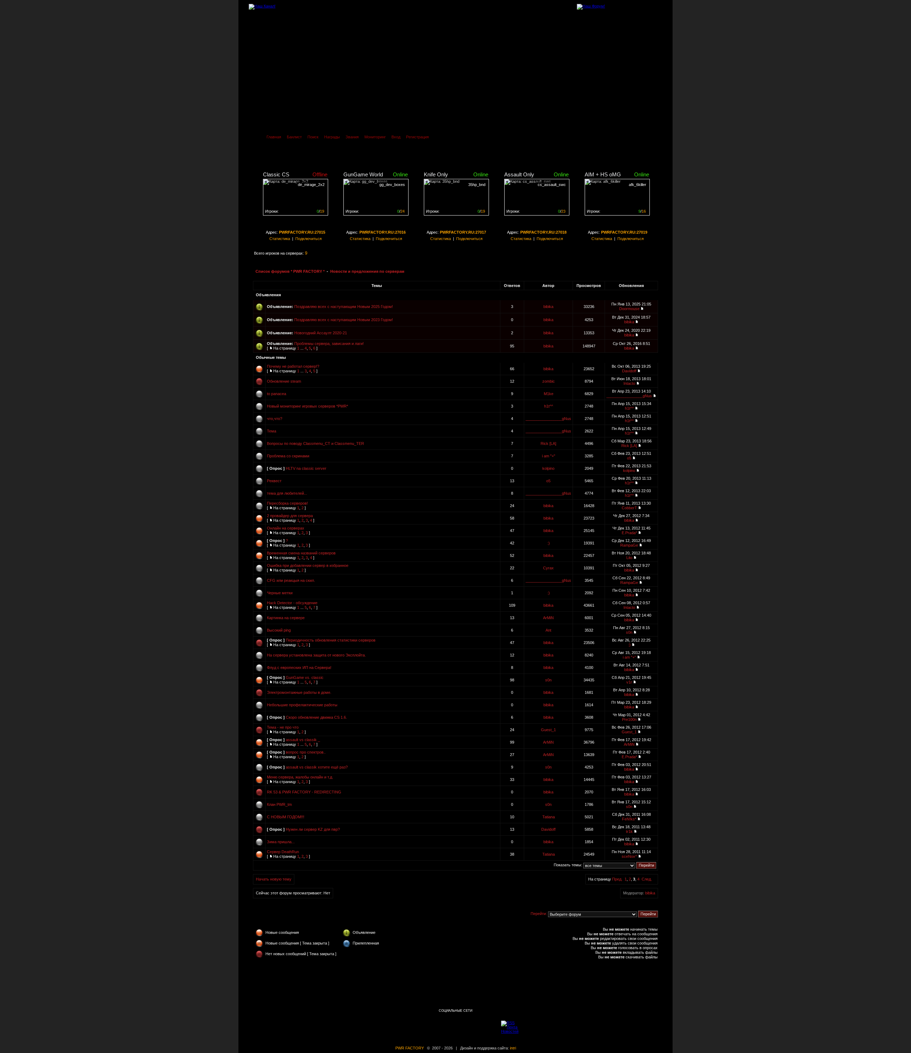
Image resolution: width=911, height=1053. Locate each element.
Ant (548, 630)
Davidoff (629, 371)
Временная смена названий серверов (301, 553)
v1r (629, 682)
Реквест (274, 481)
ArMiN (548, 618)
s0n (629, 632)
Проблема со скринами (288, 456)
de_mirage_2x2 (311, 184)
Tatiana (548, 817)
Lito (629, 557)
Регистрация (417, 137)
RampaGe (629, 545)
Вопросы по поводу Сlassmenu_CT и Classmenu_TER (315, 443)
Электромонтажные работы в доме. (299, 692)
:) (548, 543)
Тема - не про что (283, 727)
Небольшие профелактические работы (302, 705)
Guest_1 (548, 730)
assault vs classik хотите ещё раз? (317, 767)
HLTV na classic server (306, 468)
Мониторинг (375, 137)
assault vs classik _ (303, 740)
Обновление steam (284, 381)
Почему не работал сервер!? (293, 366)
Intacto (629, 383)
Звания (352, 137)
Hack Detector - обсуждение (292, 603)
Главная (274, 137)
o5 (629, 458)
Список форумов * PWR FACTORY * (290, 271)
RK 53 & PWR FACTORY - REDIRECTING (304, 792)
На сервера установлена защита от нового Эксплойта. (316, 655)
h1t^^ (548, 406)
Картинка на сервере (286, 618)
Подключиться (308, 238)
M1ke (548, 394)
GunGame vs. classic (304, 677)
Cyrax (548, 568)
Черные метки (280, 593)
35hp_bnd (476, 184)
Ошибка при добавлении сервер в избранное (307, 565)
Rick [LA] (548, 443)
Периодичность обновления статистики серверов (330, 640)
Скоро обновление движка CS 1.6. (316, 717)
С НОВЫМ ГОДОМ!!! (285, 817)
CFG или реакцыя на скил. (291, 580)
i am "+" (548, 456)
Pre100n (629, 719)
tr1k (629, 831)
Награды (332, 137)
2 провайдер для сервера (290, 516)
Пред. (617, 879)
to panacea (276, 394)
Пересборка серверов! (287, 503)
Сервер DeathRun (283, 852)
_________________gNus (629, 396)
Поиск (312, 137)
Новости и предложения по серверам (367, 271)
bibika (548, 306)
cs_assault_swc (552, 184)
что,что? (274, 418)
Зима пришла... (281, 842)
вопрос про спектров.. (306, 752)
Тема (271, 431)
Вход (395, 137)
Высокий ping (279, 630)
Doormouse (629, 309)
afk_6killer (637, 184)
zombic (548, 381)
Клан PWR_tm (279, 804)
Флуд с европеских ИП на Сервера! (299, 667)
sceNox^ (629, 856)
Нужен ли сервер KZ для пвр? (313, 829)
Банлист (294, 137)
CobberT (629, 508)
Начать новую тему (273, 879)
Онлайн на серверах (285, 528)
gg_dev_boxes (392, 184)
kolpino (548, 468)
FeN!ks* (629, 819)
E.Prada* (629, 533)
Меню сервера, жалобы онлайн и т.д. (300, 777)
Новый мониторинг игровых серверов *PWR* (307, 406)
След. (647, 879)
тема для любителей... (287, 493)
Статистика (279, 238)
